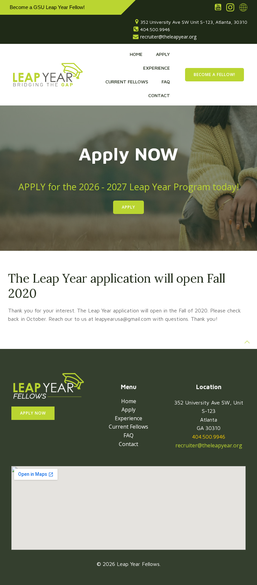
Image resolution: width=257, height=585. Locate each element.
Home (136, 54)
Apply (163, 54)
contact (159, 95)
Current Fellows (126, 81)
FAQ (166, 81)
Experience (156, 68)
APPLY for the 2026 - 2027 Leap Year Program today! (128, 186)
